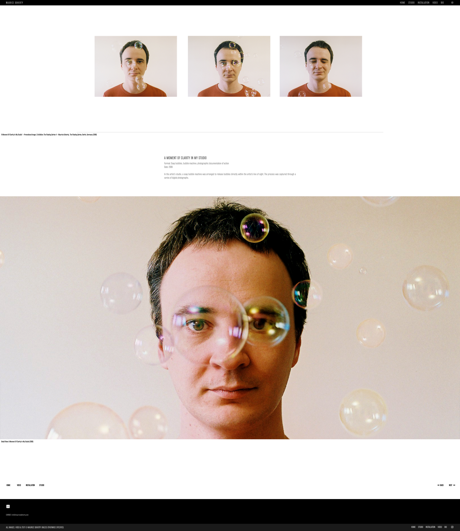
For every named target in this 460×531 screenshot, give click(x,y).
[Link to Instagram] (452, 2)
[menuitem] (402, 2)
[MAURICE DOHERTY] (15, 2)
